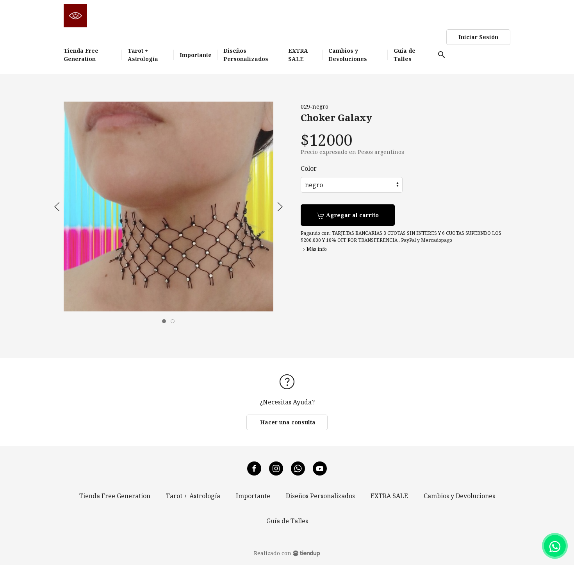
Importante (253, 496)
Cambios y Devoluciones (459, 496)
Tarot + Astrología (193, 496)
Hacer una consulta (287, 422)
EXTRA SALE (389, 496)
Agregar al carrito (351, 215)
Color (309, 168)
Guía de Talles (287, 521)
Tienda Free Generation (114, 496)
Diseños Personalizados (320, 496)
